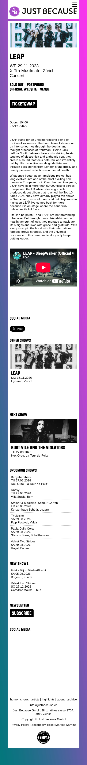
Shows (24, 699)
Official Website (23, 89)
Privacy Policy (20, 724)
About (61, 699)
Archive (72, 699)
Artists (35, 699)
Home (14, 699)
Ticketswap (23, 104)
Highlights (48, 699)
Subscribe (21, 613)
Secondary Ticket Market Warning (53, 724)
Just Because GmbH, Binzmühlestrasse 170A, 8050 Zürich (43, 712)
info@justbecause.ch (43, 705)
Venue (44, 89)
